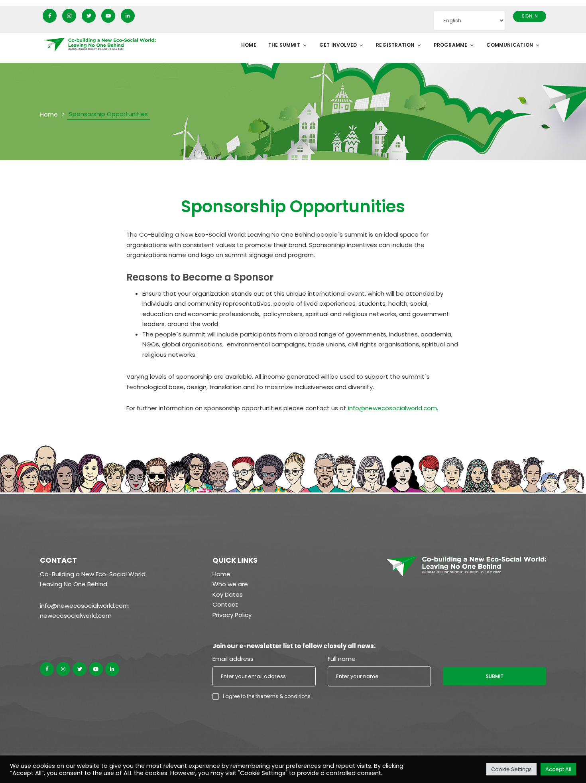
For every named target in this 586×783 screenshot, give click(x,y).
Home (248, 45)
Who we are (230, 584)
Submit (494, 676)
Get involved (338, 45)
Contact (225, 604)
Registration (395, 45)
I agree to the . (267, 696)
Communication (509, 45)
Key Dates (227, 594)
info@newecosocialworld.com (392, 408)
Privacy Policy (232, 615)
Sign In (530, 16)
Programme (451, 45)
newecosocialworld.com (76, 615)
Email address (233, 658)
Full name (342, 658)
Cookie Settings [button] (511, 769)
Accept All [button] (558, 769)
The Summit (284, 45)
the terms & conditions (283, 696)
